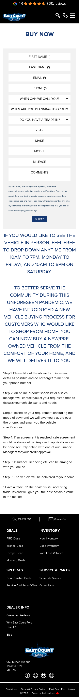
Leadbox (50, 693)
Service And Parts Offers (21, 585)
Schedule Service (50, 578)
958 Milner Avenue (18, 662)
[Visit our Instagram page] (51, 675)
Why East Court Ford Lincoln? (19, 625)
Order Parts (47, 585)
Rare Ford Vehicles (51, 553)
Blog (9, 634)
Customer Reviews (18, 615)
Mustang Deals (15, 560)
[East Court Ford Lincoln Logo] (14, 15)
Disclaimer (11, 689)
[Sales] (65, 15)
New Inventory (49, 538)
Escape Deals (14, 553)
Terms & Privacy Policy (33, 689)
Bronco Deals (14, 546)
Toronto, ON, (14, 666)
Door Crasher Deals (18, 578)
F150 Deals (13, 538)
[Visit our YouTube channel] (43, 675)
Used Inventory (49, 546)
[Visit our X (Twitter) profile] (35, 675)
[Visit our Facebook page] (27, 675)
